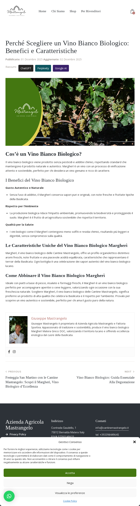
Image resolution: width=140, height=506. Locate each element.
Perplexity (43, 68)
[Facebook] (9, 352)
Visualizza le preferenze (70, 493)
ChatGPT (26, 68)
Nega (70, 483)
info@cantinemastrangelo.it (112, 427)
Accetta (70, 473)
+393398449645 (109, 434)
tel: (98, 434)
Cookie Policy (70, 501)
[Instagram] (14, 352)
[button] (134, 442)
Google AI (61, 68)
